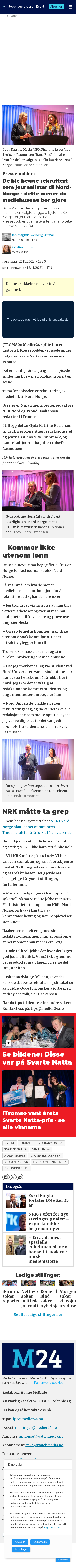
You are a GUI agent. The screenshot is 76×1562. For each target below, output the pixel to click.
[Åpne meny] (71, 6)
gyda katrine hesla (49, 1162)
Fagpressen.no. (52, 1527)
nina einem (41, 1149)
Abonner (56, 6)
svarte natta (15, 1149)
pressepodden (16, 1168)
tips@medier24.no (27, 1419)
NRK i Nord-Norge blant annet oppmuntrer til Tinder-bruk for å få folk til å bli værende (37, 827)
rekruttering (16, 1162)
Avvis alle (20, 1542)
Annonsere (26, 6)
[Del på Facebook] (5, 1177)
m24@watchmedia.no (44, 1445)
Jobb (12, 6)
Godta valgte (40, 1542)
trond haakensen (45, 1155)
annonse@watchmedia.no (41, 1436)
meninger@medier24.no (36, 1428)
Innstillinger (63, 1560)
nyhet (9, 1143)
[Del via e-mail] (19, 1177)
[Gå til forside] (4, 6)
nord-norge (14, 1155)
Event (40, 6)
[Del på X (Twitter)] (12, 1177)
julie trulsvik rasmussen (41, 1143)
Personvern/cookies (48, 1383)
